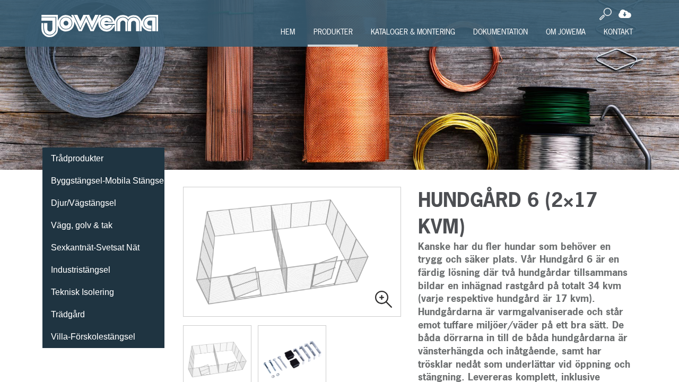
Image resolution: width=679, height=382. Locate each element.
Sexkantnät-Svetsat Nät (95, 247)
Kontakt (618, 32)
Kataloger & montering (413, 32)
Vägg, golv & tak (81, 225)
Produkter (333, 32)
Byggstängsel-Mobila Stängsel (107, 180)
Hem (288, 32)
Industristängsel (80, 269)
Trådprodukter (77, 158)
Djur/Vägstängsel (83, 202)
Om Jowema (566, 32)
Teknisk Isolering (82, 292)
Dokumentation (500, 32)
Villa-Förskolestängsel (93, 336)
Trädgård (68, 314)
